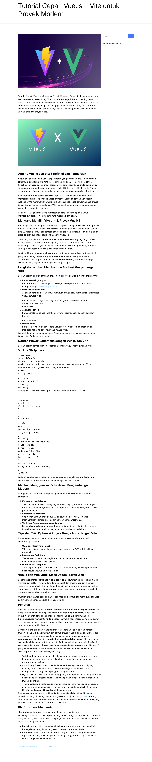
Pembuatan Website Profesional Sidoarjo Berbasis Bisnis (116, 119)
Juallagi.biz (35, 715)
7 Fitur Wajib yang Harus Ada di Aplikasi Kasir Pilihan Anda (118, 103)
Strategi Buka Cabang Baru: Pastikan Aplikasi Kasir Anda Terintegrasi (118, 95)
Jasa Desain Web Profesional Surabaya (116, 128)
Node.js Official (49, 286)
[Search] (131, 36)
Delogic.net (81, 696)
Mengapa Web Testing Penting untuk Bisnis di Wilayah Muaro (118, 70)
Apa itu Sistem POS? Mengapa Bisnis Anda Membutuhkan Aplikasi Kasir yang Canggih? (117, 112)
